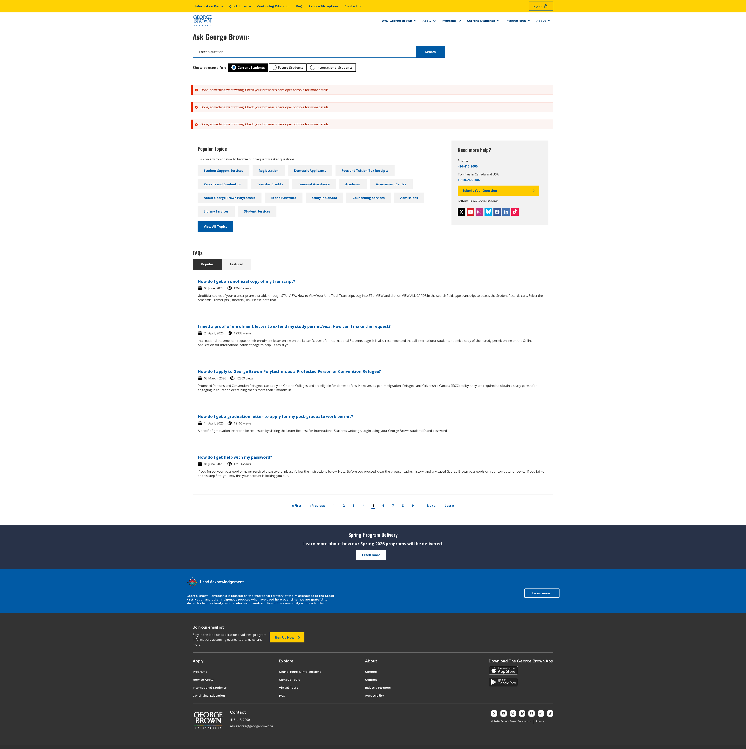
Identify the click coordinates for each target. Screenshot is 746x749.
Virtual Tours (288, 687)
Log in (537, 6)
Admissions (409, 198)
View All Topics (215, 226)
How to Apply (203, 679)
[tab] (207, 264)
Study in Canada (324, 198)
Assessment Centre (391, 184)
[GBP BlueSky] (522, 713)
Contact (351, 6)
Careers (371, 671)
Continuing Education (273, 6)
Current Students (481, 21)
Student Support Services (223, 170)
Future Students (290, 67)
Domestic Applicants (310, 170)
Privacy (540, 721)
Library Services (216, 211)
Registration (269, 170)
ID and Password (283, 198)
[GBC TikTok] (515, 212)
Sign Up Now (284, 637)
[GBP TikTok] (550, 713)
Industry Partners (378, 687)
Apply (427, 21)
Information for (207, 6)
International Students (334, 67)
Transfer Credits (270, 184)
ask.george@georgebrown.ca (251, 726)
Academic (352, 184)
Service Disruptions (323, 6)
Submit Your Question (480, 190)
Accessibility (374, 695)
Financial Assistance (314, 184)
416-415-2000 (468, 166)
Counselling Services (369, 198)
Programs (449, 21)
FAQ (299, 6)
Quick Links (238, 6)
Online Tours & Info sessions (300, 671)
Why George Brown (397, 21)
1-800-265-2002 (469, 180)
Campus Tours (289, 679)
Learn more (371, 555)
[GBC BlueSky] (488, 212)
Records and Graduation (222, 184)
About (541, 21)
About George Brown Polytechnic (229, 198)
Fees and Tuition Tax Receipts (365, 170)
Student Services (257, 211)
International (515, 21)
